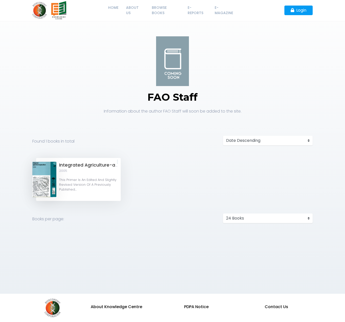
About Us (132, 10)
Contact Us (276, 307)
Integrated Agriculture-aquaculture (99, 165)
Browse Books (159, 10)
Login (301, 10)
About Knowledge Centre (116, 307)
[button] (117, 162)
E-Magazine (224, 10)
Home (113, 7)
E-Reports (195, 10)
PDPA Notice (196, 307)
